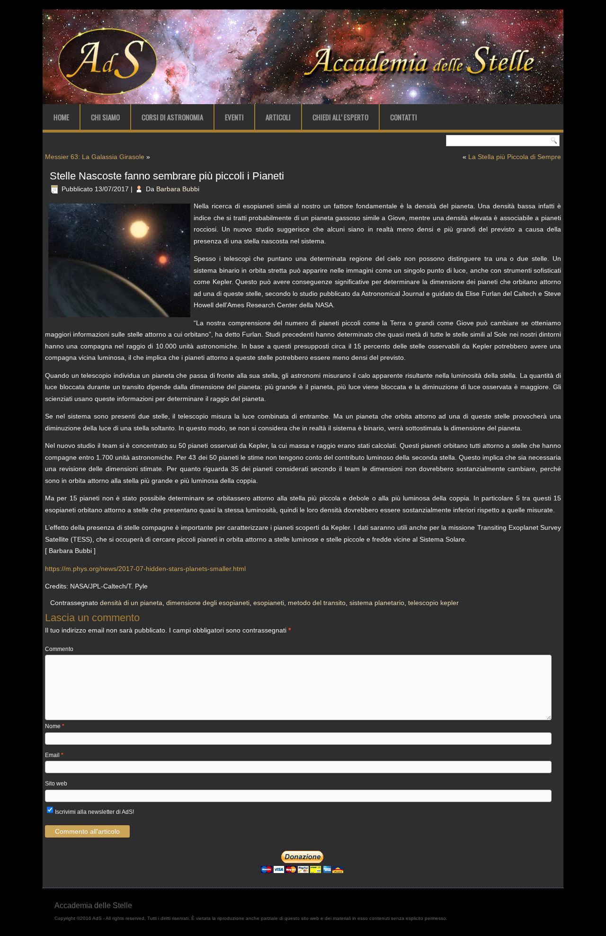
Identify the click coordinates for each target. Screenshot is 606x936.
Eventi (234, 117)
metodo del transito (317, 602)
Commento (59, 649)
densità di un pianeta (131, 602)
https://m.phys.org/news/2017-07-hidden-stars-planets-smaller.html (145, 568)
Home (61, 117)
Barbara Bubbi (177, 189)
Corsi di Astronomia (172, 117)
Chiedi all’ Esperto (340, 117)
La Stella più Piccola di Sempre (514, 156)
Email (54, 755)
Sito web (56, 783)
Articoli (278, 117)
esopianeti (268, 602)
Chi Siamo (105, 117)
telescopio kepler (433, 602)
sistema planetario (376, 602)
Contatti (403, 117)
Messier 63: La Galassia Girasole (94, 156)
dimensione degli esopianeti (208, 602)
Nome (54, 726)
